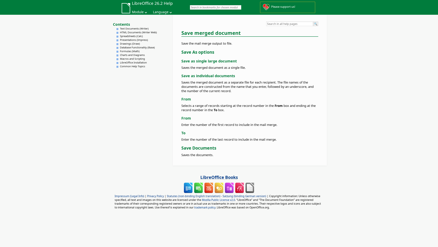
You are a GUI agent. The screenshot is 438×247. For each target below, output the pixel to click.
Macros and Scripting (132, 58)
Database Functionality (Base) (137, 47)
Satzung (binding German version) (244, 196)
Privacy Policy (155, 196)
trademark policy (204, 207)
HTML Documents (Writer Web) (138, 32)
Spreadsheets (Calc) (131, 36)
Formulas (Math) (130, 51)
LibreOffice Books (219, 177)
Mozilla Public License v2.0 (218, 200)
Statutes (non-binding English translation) (193, 196)
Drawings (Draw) (130, 43)
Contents (121, 24)
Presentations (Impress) (134, 40)
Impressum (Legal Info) (129, 196)
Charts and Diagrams (132, 55)
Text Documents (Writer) (134, 28)
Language (161, 12)
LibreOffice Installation (133, 62)
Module (138, 12)
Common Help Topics (132, 66)
